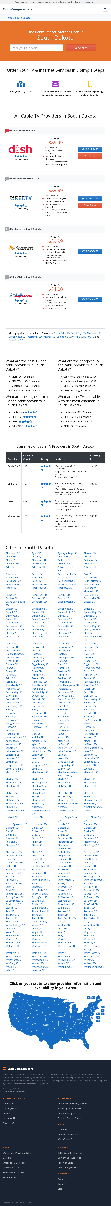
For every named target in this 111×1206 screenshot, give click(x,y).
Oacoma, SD (90, 824)
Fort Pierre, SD (40, 685)
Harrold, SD (64, 706)
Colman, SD (38, 636)
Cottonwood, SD (66, 647)
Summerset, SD (40, 907)
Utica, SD (62, 921)
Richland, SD (90, 869)
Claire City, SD (39, 633)
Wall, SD (62, 935)
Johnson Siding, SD (16, 737)
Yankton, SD (63, 336)
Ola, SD (9, 831)
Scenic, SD (63, 883)
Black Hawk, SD (40, 587)
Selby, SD (11, 886)
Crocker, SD (38, 650)
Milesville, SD (65, 793)
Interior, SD (38, 730)
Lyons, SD (89, 768)
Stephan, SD (64, 900)
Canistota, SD (65, 619)
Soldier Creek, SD (15, 893)
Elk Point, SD (38, 667)
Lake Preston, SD (67, 751)
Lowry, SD (37, 768)
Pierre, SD (76, 336)
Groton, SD (64, 702)
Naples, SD (38, 806)
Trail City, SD (13, 914)
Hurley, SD (63, 727)
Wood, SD (11, 966)
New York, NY (9, 1118)
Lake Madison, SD (93, 747)
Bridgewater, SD (66, 601)
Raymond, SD (65, 862)
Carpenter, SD (65, 622)
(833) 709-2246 (90, 198)
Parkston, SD (65, 838)
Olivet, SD (63, 831)
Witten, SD (63, 963)
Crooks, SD (64, 650)
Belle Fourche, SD (93, 581)
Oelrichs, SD (12, 827)
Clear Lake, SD (13, 636)
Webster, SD (12, 946)
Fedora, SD (89, 678)
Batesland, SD (13, 581)
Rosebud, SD (90, 873)
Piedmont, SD (91, 841)
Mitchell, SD (49, 336)
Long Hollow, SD (15, 765)
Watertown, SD (33, 336)
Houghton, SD (13, 723)
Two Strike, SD (92, 918)
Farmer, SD (38, 678)
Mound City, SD (40, 803)
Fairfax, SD (63, 674)
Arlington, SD (65, 563)
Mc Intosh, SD (13, 782)
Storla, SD (37, 904)
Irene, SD (89, 730)
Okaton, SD (64, 827)
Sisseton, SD (64, 890)
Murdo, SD (11, 806)
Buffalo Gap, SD (92, 612)
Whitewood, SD (40, 959)
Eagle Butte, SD (40, 664)
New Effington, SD (93, 806)
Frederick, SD (13, 688)
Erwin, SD (37, 671)
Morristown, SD (14, 803)
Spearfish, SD (16, 340)
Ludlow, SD (64, 768)
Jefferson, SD (91, 733)
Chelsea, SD (64, 629)
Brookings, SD (16, 336)
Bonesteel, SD (39, 594)
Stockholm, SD (13, 904)
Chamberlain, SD (15, 629)
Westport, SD (13, 953)
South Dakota (22, 17)
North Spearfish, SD (16, 824)
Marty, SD (63, 779)
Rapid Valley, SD (14, 862)
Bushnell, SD (90, 615)
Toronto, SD (90, 911)
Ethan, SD (89, 671)
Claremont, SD (65, 633)
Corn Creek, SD (92, 643)
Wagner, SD (90, 932)
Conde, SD (63, 643)
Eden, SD (62, 664)
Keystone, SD (39, 740)
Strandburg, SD (66, 904)
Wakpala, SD (38, 935)
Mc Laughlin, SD (40, 782)
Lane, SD (88, 751)
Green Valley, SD (92, 699)
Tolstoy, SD (64, 911)
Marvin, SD (90, 779)
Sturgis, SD (12, 907)
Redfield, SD (90, 862)
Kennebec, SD (13, 740)
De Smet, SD (12, 657)
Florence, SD (64, 681)
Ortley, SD (89, 834)
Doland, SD (38, 660)
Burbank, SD (38, 615)
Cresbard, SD (13, 650)
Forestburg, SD (92, 681)
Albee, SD (11, 556)
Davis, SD (89, 654)
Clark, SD (89, 633)
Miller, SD (89, 793)
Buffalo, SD (38, 612)
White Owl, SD (39, 956)
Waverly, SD (90, 942)
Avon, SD (88, 574)
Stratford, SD (91, 904)
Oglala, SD (37, 827)
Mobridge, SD (13, 800)
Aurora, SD (38, 574)
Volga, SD (37, 932)
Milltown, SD (12, 796)
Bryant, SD (11, 612)
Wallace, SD (90, 935)
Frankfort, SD (91, 685)
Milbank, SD (38, 793)
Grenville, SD (38, 702)
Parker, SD (37, 838)
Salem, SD (37, 883)
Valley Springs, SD (15, 925)
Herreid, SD (64, 713)
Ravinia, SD (38, 862)
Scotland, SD (90, 883)
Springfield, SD (40, 897)
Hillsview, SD (90, 716)
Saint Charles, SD (41, 880)
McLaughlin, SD (92, 782)
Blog (60, 1188)
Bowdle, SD (64, 594)
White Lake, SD (14, 956)
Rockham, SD (39, 873)
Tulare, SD (89, 914)
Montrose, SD (65, 800)
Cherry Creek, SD (93, 629)
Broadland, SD (39, 608)
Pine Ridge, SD (91, 845)
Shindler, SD (90, 886)
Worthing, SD (65, 966)
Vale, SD (88, 921)
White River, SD (66, 956)
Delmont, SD (90, 657)
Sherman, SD (65, 886)
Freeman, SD (38, 688)
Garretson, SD (65, 692)
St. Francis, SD (91, 897)
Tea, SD (10, 911)
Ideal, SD (10, 730)
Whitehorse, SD (14, 959)
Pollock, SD (64, 852)
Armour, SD (90, 563)
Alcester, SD (38, 556)
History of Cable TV (67, 1162)
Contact (61, 1184)
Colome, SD (64, 636)
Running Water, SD (94, 876)
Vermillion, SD (91, 925)
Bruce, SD (89, 608)
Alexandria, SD (65, 556)
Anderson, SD (91, 560)
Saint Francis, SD (67, 880)
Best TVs (7, 1157)
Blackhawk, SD (65, 587)
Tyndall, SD (12, 921)
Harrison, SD (39, 706)
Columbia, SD (39, 643)
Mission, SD (38, 796)
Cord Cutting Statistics (68, 1167)
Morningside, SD (93, 800)
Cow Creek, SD (91, 647)
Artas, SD (11, 567)
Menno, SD (90, 786)
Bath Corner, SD (66, 581)
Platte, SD (37, 852)
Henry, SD (11, 713)
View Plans (90, 156)
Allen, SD (88, 556)
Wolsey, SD (90, 963)
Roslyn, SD (37, 876)
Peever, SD (11, 841)
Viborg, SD (11, 928)
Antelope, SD (39, 563)
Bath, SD (36, 581)
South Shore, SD (40, 893)
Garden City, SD (40, 692)
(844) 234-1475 (90, 299)
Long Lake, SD (39, 765)
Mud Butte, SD (91, 803)
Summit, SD (64, 907)
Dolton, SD (63, 660)
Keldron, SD (90, 737)
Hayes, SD (11, 709)
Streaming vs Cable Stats (69, 1108)
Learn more (91, 2)
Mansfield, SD (91, 772)
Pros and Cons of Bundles (70, 1118)
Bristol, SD (89, 601)
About (60, 1179)
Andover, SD (12, 563)
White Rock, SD (92, 956)
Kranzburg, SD (14, 744)
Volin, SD (62, 932)
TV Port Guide (9, 1177)
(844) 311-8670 (90, 149)
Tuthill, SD (37, 918)
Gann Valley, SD (14, 692)
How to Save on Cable (68, 1134)
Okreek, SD (90, 827)
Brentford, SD (39, 601)
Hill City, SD (64, 716)
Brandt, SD (63, 598)
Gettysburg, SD (66, 695)
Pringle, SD (64, 855)
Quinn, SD (11, 859)
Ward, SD (37, 939)
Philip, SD (37, 841)
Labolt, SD (11, 747)
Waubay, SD (64, 942)
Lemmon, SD (12, 758)
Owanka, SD (12, 838)
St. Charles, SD (65, 897)
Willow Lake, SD (66, 959)
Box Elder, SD (91, 594)
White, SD (63, 953)
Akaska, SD (90, 553)
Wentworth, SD (40, 946)
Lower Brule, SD (14, 768)
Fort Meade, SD (14, 685)
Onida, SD (11, 834)
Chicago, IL (8, 1103)
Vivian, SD (11, 932)
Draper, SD (90, 660)
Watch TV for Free (66, 1139)
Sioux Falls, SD (62, 333)
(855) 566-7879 (90, 251)
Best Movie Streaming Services (72, 1103)
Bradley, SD (12, 598)
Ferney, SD (11, 681)
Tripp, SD (63, 914)
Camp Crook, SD (40, 619)
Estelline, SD (64, 671)
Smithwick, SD (91, 890)
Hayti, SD (36, 709)
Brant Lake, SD (92, 598)
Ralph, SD (37, 859)
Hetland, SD (12, 716)
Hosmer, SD (64, 720)
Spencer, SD (90, 893)
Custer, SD (89, 650)
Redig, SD (11, 866)
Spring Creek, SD (15, 897)
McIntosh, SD (65, 782)
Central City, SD (92, 626)
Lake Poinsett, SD (41, 751)
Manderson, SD (40, 772)
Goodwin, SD (38, 699)
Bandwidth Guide (11, 1167)
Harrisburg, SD (14, 706)
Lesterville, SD (91, 758)
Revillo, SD (63, 869)
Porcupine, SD (91, 852)
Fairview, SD (90, 674)
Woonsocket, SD (40, 966)
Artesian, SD (38, 567)
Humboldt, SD (39, 727)
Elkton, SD (63, 667)
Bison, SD (11, 587)
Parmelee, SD (91, 838)
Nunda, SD (63, 824)
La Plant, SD (90, 744)
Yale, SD (10, 970)
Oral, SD (36, 834)
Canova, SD (90, 619)
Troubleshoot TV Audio (14, 1172)
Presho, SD (38, 855)
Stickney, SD (90, 900)
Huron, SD (89, 336)
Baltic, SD (37, 577)
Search (83, 48)
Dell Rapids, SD (66, 657)
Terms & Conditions (18, 1091)
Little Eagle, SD (66, 761)
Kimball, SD (90, 740)
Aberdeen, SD (94, 333)
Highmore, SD (39, 716)
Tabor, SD (89, 907)
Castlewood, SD (14, 626)
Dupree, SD (12, 664)
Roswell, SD (64, 876)
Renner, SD (90, 866)
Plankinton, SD (14, 852)
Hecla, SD (89, 709)
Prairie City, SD (14, 855)
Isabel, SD (37, 733)
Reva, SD (36, 869)
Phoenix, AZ (8, 1123)
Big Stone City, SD (67, 584)
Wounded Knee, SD (94, 966)
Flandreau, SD (39, 681)
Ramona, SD (64, 859)
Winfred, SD (12, 963)
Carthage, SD (91, 622)
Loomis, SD (90, 765)
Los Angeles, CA (10, 1108)
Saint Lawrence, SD (94, 880)
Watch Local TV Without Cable (17, 1153)
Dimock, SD (12, 660)
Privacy (6, 1091)
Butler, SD (11, 619)
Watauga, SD (13, 942)
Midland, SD (12, 793)
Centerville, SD (65, 626)
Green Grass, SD (66, 699)
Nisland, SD (12, 817)
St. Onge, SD (38, 900)
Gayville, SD (12, 695)
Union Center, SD (41, 921)
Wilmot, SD (90, 959)
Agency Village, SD (67, 553)
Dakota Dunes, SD (15, 654)
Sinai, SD (10, 890)
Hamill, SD (89, 702)
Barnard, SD (90, 577)
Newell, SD (89, 810)
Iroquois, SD (12, 733)
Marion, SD (12, 779)
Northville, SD (39, 824)
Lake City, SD (65, 747)
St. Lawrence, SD (14, 900)
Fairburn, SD (38, 674)
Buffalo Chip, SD (66, 612)
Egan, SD (10, 667)
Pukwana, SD (91, 855)
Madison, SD (12, 772)
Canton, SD (12, 622)
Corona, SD (12, 647)
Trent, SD (37, 914)
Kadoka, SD (38, 737)
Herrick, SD (90, 713)
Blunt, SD (11, 594)
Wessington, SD (66, 946)
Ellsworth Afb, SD (93, 667)
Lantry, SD (37, 754)
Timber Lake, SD (41, 911)
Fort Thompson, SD (68, 685)
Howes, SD (89, 723)
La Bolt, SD (64, 744)
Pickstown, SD (65, 841)
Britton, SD (12, 608)
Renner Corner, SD (16, 869)
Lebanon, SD (91, 754)
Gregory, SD (12, 702)
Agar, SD (36, 553)
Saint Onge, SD (14, 883)
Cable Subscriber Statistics (70, 1153)
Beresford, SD (39, 584)
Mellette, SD (64, 786)
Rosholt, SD (12, 876)
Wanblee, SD (12, 939)
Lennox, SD (38, 758)
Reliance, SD (64, 866)
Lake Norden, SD (15, 751)
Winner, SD (38, 963)
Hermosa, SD (39, 713)
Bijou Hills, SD (91, 584)
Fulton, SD (89, 688)
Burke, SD (63, 615)
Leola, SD (63, 758)
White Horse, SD (92, 953)
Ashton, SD (90, 567)
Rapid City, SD (78, 333)
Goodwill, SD (12, 699)
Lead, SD (62, 754)
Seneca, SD (38, 886)
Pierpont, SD (12, 845)
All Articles (62, 1129)
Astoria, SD (12, 574)
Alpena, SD (11, 560)
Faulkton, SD (64, 678)
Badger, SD (12, 577)
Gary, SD (88, 692)
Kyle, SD (36, 744)
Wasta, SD (89, 939)
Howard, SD (64, 723)
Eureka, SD (11, 674)
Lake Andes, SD (40, 747)
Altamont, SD (39, 560)
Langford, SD (13, 754)
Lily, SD (35, 761)
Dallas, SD (37, 654)
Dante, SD (63, 654)
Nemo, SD (63, 806)
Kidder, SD (63, 740)
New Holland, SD (15, 810)
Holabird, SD (38, 720)
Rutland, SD (12, 880)
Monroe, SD (38, 800)
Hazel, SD (63, 709)
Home (9, 17)
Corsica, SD (38, 647)
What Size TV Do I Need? (14, 1162)
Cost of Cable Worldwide (69, 1157)
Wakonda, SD (13, 935)
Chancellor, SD (39, 629)
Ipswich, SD (64, 730)
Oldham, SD (38, 831)
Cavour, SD (38, 626)
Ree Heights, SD (40, 866)
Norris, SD (37, 817)
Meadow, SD (12, 786)
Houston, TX (9, 1113)
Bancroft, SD (64, 577)
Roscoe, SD (64, 873)
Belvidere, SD (13, 584)
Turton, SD (12, 918)
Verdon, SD (64, 925)
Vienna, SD (37, 928)
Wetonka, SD (39, 953)
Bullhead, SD (12, 615)
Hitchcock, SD (13, 720)
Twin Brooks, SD (67, 918)
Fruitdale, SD (64, 688)
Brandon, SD (38, 598)
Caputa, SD (38, 622)
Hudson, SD (12, 727)
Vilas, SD (62, 928)
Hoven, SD (37, 723)
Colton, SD (11, 643)
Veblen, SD (37, 925)
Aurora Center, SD (67, 574)
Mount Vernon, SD (68, 803)
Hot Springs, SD (92, 720)
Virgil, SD (89, 928)
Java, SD (62, 733)
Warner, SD (64, 939)
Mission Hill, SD (66, 796)
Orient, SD (63, 834)
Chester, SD (12, 633)
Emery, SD (11, 671)
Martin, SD (37, 779)
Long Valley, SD (66, 765)
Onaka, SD (89, 831)
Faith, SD (10, 678)
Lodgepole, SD (91, 761)
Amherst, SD (64, 560)
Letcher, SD (12, 761)
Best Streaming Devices (69, 1113)
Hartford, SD (90, 706)
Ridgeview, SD (13, 873)
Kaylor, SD (63, 737)
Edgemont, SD (91, 664)
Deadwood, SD (39, 657)
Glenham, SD (91, 695)
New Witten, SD (66, 810)
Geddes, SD (38, 695)
